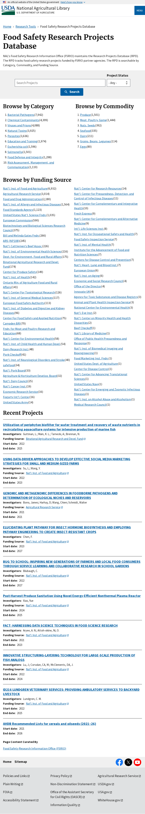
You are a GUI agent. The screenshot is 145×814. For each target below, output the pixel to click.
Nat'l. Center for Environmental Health (28, 338)
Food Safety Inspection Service (93, 239)
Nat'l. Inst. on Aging (87, 276)
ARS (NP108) (11, 241)
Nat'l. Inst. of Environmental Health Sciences (32, 251)
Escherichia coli (18, 146)
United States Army (15, 402)
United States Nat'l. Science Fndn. (24, 215)
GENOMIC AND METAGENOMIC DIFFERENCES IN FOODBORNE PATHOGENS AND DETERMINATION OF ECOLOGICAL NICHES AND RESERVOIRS (60, 495)
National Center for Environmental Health (101, 307)
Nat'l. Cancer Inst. (14, 386)
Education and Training (22, 141)
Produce (85, 115)
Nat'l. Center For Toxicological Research (29, 292)
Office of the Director (87, 286)
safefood (9, 365)
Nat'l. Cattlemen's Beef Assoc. (22, 246)
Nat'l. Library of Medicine (90, 333)
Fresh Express (83, 213)
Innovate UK (82, 291)
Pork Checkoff (12, 354)
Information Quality (63, 805)
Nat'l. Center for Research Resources (97, 188)
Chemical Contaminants (23, 120)
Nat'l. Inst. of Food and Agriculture (25, 188)
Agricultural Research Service (22, 194)
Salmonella (15, 152)
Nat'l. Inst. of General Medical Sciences (28, 298)
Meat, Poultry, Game (93, 120)
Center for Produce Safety (19, 272)
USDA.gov (104, 784)
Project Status (117, 75)
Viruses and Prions (19, 125)
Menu (140, 10)
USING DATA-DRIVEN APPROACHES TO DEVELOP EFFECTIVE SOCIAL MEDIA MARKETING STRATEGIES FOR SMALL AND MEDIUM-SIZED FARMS (66, 461)
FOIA (6, 792)
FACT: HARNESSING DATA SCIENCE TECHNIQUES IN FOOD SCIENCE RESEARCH (60, 625)
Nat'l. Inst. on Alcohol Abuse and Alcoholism (102, 399)
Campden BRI (12, 323)
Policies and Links (15, 776)
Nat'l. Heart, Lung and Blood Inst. (95, 265)
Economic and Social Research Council (98, 281)
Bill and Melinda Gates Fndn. (21, 235)
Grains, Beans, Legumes (95, 141)
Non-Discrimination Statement (71, 784)
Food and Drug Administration (22, 199)
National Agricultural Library (43, 8)
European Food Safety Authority (23, 303)
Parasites (14, 136)
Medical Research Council (90, 404)
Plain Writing (11, 784)
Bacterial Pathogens (21, 115)
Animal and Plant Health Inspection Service (102, 302)
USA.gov (103, 792)
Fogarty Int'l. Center (16, 397)
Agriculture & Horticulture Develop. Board (30, 376)
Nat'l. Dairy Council (15, 381)
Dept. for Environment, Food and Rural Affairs (32, 257)
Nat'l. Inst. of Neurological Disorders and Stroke (34, 360)
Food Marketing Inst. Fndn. (91, 358)
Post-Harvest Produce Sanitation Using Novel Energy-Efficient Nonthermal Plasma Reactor (72, 596)
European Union (84, 270)
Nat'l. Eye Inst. (83, 313)
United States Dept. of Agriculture (96, 363)
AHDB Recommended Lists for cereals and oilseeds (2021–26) (49, 723)
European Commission (17, 220)
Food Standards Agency (18, 210)
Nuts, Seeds (87, 125)
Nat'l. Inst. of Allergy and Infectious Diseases (32, 204)
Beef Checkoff (83, 328)
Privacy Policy (59, 776)
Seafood (85, 131)
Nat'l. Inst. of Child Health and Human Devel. (31, 344)
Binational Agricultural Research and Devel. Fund (54, 439)
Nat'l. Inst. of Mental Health (92, 244)
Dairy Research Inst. (16, 349)
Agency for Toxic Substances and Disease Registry (106, 297)
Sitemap (21, 762)
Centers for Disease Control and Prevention (102, 260)
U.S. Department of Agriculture (36, 12)
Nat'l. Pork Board (14, 370)
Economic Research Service (20, 392)
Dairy (83, 136)
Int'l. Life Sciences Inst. (89, 229)
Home (7, 762)
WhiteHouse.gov (109, 800)
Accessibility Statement (19, 800)
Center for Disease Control (91, 369)
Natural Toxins (17, 131)
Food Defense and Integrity (25, 157)
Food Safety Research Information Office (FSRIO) (34, 748)
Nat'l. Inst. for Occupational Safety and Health (104, 234)
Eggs (83, 146)
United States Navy (86, 384)
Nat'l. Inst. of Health (16, 277)
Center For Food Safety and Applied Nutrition (32, 318)
